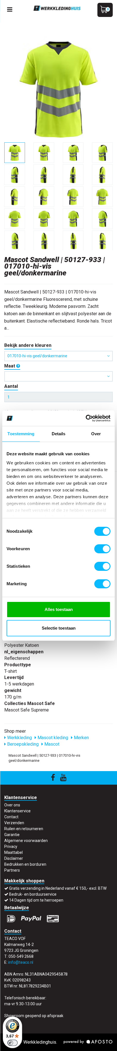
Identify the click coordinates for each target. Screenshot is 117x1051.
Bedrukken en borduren (25, 864)
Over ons (12, 805)
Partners (12, 870)
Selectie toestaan (59, 628)
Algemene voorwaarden (26, 840)
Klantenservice (17, 811)
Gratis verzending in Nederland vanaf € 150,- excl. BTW (57, 888)
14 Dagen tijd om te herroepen (36, 900)
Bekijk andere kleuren (27, 345)
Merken (81, 737)
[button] (58, 376)
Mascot (51, 744)
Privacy (10, 846)
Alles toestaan (59, 609)
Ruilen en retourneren (23, 828)
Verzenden (14, 823)
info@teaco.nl (20, 962)
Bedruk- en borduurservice (33, 894)
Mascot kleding (52, 737)
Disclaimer (13, 858)
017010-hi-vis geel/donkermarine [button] (37, 356)
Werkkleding (19, 737)
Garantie (12, 834)
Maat (10, 366)
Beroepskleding (22, 744)
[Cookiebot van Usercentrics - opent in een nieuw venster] (85, 418)
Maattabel (13, 852)
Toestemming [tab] (20, 433)
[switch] (102, 548)
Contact (11, 817)
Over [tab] (96, 433)
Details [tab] (59, 433)
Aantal (11, 386)
